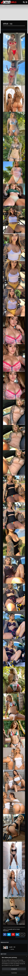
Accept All (14, 969)
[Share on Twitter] (9, 934)
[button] (24, 2)
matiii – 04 (12, 947)
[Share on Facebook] (5, 934)
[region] (14, 965)
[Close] (26, 956)
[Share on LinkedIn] (17, 934)
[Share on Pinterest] (13, 934)
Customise (14, 973)
